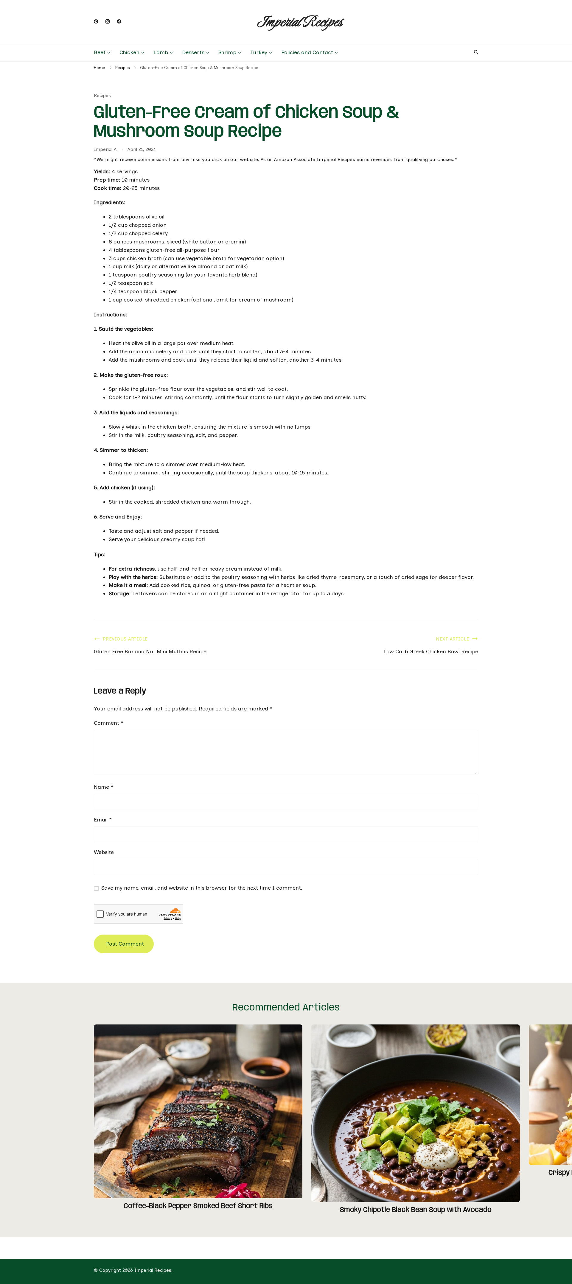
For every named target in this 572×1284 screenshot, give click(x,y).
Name (103, 787)
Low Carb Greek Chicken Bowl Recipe (430, 651)
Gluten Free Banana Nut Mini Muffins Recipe (150, 651)
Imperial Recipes (300, 22)
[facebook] (119, 21)
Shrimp (227, 52)
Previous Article (125, 639)
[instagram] (107, 21)
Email (103, 819)
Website (104, 852)
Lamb (160, 52)
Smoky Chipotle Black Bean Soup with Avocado (416, 1210)
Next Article (452, 639)
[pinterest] (96, 21)
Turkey (258, 52)
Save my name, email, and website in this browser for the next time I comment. (201, 888)
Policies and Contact (307, 52)
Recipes (102, 95)
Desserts (193, 52)
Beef (99, 52)
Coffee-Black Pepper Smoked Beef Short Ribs (198, 1206)
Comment (108, 723)
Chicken (129, 52)
